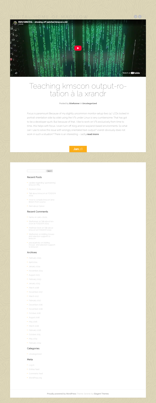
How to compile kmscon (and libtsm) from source (41, 201)
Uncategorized (89, 103)
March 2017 (34, 296)
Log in (31, 365)
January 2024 (34, 266)
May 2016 (33, 322)
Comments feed (36, 373)
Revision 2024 (35, 189)
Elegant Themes (101, 394)
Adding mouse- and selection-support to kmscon (42, 236)
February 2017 (35, 300)
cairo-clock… (42, 217)
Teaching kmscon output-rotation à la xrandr (78, 89)
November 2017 (36, 292)
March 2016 (34, 326)
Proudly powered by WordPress (61, 394)
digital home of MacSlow (49, 16)
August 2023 (34, 275)
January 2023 (34, 283)
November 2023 (36, 271)
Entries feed (34, 369)
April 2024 (33, 262)
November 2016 (36, 309)
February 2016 (35, 330)
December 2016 (36, 305)
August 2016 (34, 317)
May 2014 (33, 339)
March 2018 (34, 288)
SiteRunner (74, 103)
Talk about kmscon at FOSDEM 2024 (42, 194)
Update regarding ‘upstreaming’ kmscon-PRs (42, 184)
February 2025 (35, 258)
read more (93, 134)
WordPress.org (35, 378)
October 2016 (35, 313)
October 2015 (35, 334)
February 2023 (35, 279)
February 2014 (35, 343)
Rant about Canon (36, 206)
